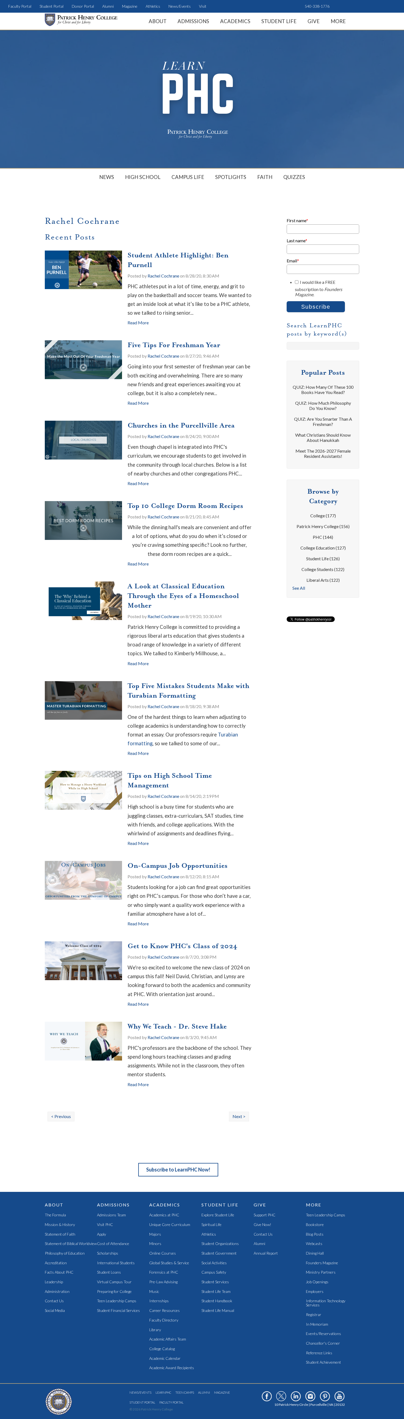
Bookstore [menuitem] (315, 1225)
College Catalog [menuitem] (162, 1349)
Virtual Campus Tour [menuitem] (114, 1282)
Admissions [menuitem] (193, 21)
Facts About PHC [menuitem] (59, 1272)
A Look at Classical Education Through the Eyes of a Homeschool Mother (183, 596)
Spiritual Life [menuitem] (211, 1225)
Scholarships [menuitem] (107, 1253)
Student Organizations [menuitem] (220, 1244)
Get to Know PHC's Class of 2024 (182, 946)
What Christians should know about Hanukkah (323, 437)
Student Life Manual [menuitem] (217, 1311)
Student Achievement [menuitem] (323, 1362)
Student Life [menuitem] (279, 21)
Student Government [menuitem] (219, 1253)
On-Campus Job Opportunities (178, 865)
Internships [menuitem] (159, 1301)
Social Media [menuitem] (55, 1311)
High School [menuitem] (143, 177)
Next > (239, 1116)
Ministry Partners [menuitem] (321, 1272)
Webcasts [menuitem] (314, 1244)
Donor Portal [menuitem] (83, 6)
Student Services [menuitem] (215, 1282)
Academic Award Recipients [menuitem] (171, 1368)
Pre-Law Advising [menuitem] (163, 1282)
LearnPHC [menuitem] (163, 1392)
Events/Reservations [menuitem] (323, 1334)
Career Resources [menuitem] (164, 1311)
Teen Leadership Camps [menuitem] (116, 1301)
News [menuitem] (106, 177)
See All (298, 588)
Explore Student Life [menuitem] (217, 1215)
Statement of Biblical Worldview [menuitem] (71, 1244)
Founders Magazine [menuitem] (322, 1263)
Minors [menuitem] (155, 1244)
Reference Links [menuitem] (319, 1353)
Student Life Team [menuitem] (216, 1292)
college (323, 515)
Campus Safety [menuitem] (213, 1272)
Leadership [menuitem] (54, 1282)
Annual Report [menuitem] (266, 1253)
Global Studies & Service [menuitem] (169, 1263)
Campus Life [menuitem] (187, 177)
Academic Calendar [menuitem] (165, 1359)
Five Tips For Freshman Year (174, 345)
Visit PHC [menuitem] (105, 1225)
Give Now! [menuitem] (262, 1225)
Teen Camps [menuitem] (184, 1392)
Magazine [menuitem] (129, 6)
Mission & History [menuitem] (60, 1225)
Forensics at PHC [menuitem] (163, 1272)
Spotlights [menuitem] (230, 177)
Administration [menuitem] (57, 1292)
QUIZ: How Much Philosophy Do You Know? (323, 405)
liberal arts (323, 580)
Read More (138, 322)
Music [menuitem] (154, 1292)
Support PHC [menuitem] (264, 1215)
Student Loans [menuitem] (109, 1272)
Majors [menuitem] (155, 1234)
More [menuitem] (338, 21)
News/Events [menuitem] (179, 6)
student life (323, 558)
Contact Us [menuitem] (54, 1301)
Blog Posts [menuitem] (314, 1234)
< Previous (61, 1116)
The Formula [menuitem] (55, 1215)
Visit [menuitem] (202, 6)
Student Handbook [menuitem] (216, 1301)
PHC (323, 537)
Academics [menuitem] (235, 21)
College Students (322, 569)
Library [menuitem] (155, 1330)
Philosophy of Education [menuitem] (65, 1253)
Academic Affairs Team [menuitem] (167, 1339)
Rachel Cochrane (163, 275)
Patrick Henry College (323, 526)
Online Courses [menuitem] (162, 1253)
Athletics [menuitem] (153, 6)
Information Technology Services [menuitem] (325, 1303)
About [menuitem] (158, 21)
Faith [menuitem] (264, 177)
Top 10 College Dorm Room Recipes (185, 505)
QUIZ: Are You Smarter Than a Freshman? (323, 421)
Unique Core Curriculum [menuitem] (169, 1225)
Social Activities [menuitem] (214, 1263)
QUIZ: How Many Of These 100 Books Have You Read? (323, 389)
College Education (323, 547)
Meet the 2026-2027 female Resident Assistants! (323, 453)
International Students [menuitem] (116, 1263)
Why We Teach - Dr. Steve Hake (177, 1026)
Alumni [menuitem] (108, 6)
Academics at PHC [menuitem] (164, 1215)
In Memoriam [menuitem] (317, 1324)
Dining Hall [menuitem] (315, 1253)
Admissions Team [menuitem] (111, 1215)
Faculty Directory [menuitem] (163, 1320)
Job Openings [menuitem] (317, 1282)
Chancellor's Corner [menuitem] (323, 1343)
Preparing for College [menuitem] (114, 1292)
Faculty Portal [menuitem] (19, 6)
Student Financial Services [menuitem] (118, 1311)
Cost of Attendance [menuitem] (113, 1244)
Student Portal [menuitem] (51, 6)
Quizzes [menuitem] (294, 177)
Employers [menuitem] (314, 1292)
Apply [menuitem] (101, 1234)
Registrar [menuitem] (313, 1315)
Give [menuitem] (314, 21)
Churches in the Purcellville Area (181, 425)
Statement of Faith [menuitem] (60, 1234)
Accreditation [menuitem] (56, 1263)
